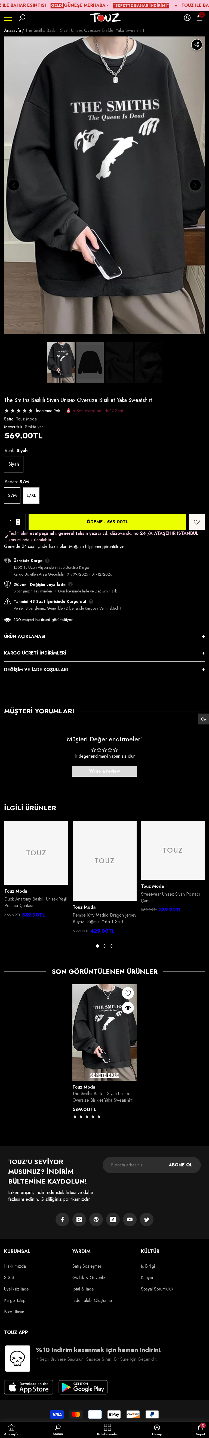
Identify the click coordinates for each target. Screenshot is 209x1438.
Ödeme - (107, 522)
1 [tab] (97, 946)
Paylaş (196, 44)
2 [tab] (104, 946)
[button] (22, 18)
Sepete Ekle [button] (104, 1075)
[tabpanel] (36, 871)
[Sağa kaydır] (195, 185)
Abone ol (180, 1165)
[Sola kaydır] (13, 185)
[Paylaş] (196, 44)
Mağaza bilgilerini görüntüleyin (96, 546)
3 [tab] (111, 946)
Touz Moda (26, 419)
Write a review (104, 771)
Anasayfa (12, 30)
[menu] (8, 18)
